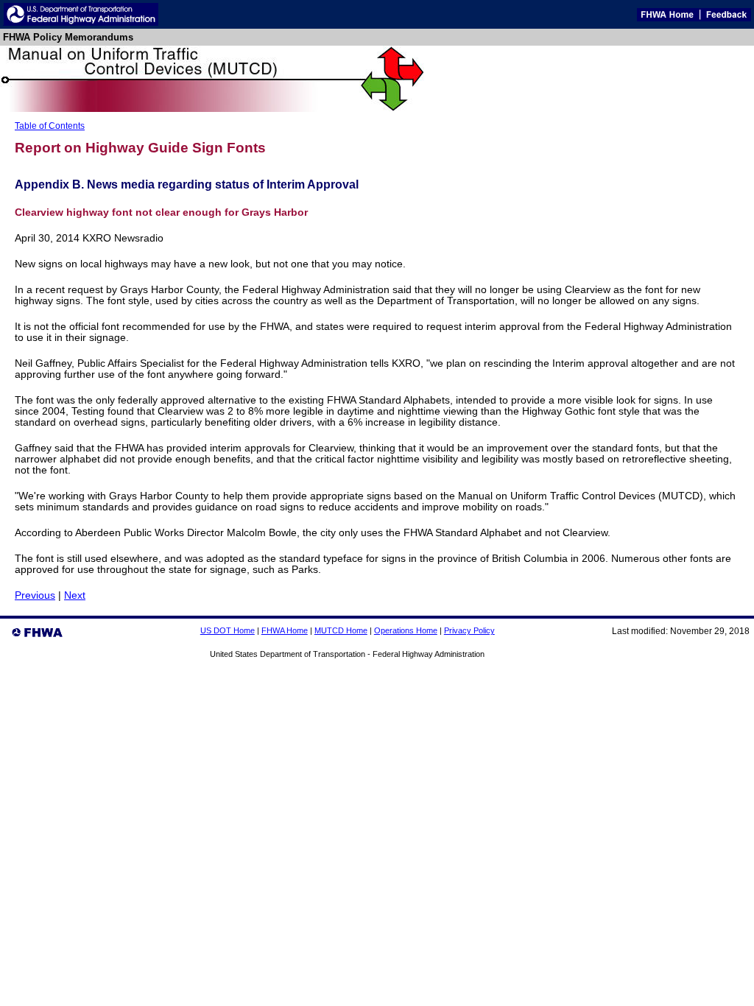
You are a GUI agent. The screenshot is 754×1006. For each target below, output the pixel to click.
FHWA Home (284, 630)
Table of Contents (50, 126)
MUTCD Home (340, 630)
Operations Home (405, 630)
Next (74, 595)
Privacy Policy (469, 630)
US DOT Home (227, 630)
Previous (35, 595)
